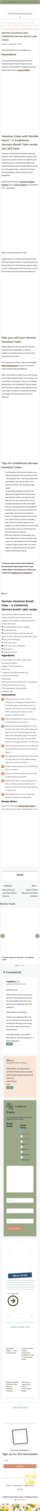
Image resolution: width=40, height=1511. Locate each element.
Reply (9, 1044)
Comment (11, 1164)
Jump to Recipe (23, 70)
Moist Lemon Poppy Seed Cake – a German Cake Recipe (26, 1386)
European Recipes (13, 29)
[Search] (31, 1316)
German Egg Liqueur (10, 365)
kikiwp (5, 44)
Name (10, 1200)
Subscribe (20, 1466)
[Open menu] (20, 17)
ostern (35, 29)
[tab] (16, 965)
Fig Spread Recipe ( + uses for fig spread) (11, 1351)
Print (5, 594)
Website (10, 1221)
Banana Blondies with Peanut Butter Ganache (9, 891)
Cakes (4, 29)
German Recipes (26, 29)
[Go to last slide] (2, 936)
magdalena (11, 981)
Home (8, 1485)
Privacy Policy (17, 1485)
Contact (20, 1489)
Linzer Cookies (20, 185)
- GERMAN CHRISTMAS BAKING (20, 2)
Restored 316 (21, 1500)
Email (10, 1211)
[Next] (37, 936)
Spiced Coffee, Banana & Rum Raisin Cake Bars (30, 891)
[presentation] (20, 932)
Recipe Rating (10, 1124)
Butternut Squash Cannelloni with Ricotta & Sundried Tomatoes (12, 1386)
